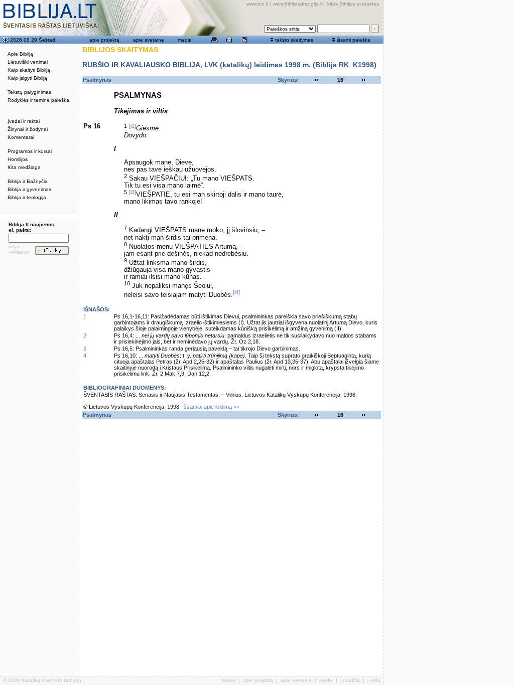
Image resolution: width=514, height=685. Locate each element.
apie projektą (104, 40)
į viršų (373, 680)
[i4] (236, 292)
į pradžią (350, 680)
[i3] (132, 192)
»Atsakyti (19, 252)
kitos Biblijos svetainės (353, 4)
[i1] (132, 126)
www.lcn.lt (257, 4)
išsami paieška (353, 40)
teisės (228, 680)
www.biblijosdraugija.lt (298, 4)
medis (184, 40)
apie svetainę (148, 40)
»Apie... (18, 246)
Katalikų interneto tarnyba (51, 680)
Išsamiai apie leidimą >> (210, 407)
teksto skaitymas (294, 40)
